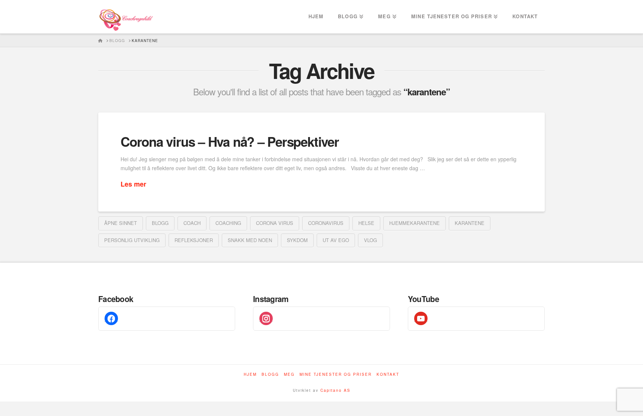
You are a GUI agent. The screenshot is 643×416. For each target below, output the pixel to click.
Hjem (250, 374)
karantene (469, 222)
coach (192, 222)
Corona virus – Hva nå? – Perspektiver (230, 141)
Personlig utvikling (132, 240)
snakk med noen (250, 240)
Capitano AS (335, 390)
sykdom (297, 240)
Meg (289, 374)
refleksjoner (194, 240)
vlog (370, 240)
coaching (228, 222)
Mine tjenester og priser (336, 374)
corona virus (274, 222)
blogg (160, 222)
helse (366, 222)
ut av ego (336, 240)
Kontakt (388, 374)
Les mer (133, 184)
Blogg (270, 374)
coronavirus (325, 222)
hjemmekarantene (414, 222)
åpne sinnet (120, 222)
